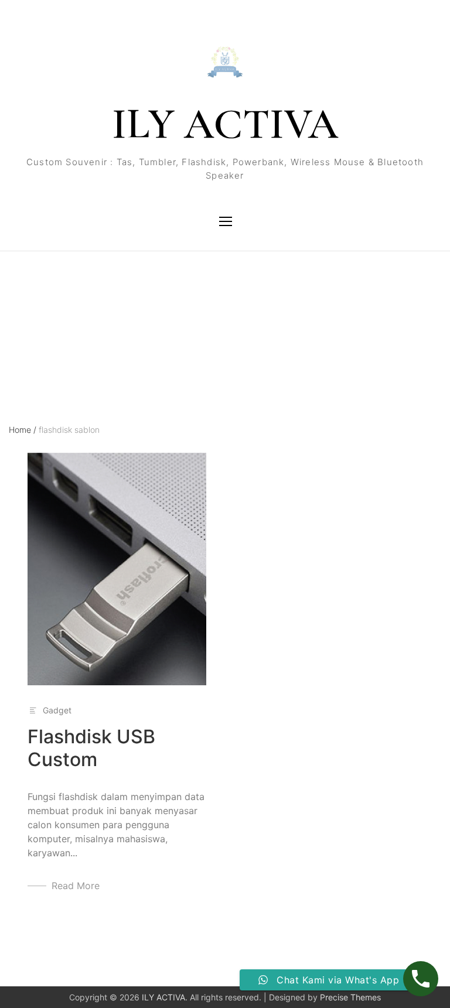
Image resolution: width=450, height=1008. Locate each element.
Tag (16, 302)
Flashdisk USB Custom (91, 747)
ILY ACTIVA (225, 124)
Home (22, 430)
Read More (76, 885)
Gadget (57, 710)
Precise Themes (350, 997)
